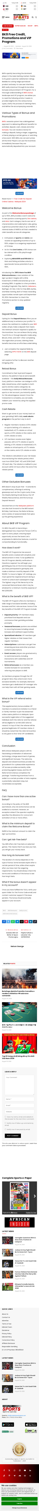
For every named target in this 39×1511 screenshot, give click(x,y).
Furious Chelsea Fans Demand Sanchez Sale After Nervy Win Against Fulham (26, 1274)
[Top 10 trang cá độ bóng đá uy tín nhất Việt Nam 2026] (19, 1043)
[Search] (32, 17)
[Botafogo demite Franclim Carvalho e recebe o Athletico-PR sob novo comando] (19, 979)
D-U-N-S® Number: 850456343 (12, 1350)
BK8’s (4, 121)
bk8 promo (23, 910)
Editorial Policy (7, 1337)
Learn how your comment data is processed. (19, 1144)
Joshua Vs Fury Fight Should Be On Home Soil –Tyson (25, 1251)
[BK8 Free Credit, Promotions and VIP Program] (19, 59)
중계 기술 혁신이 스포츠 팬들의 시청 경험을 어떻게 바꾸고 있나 (19, 1026)
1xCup (30, 26)
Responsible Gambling (9, 1347)
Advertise (5, 1321)
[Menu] (6, 17)
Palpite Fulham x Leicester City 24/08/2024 (27, 935)
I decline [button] (19, 1503)
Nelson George (17, 946)
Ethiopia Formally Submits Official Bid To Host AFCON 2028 (24, 1286)
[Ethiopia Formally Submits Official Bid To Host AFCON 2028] (7, 1287)
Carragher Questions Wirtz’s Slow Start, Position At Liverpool (25, 1240)
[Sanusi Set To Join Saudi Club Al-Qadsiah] (7, 1263)
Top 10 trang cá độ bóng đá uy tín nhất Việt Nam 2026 (18, 1057)
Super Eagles (20, 26)
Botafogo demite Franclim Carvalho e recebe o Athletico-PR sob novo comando (18, 993)
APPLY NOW (16, 352)
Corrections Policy (8, 1340)
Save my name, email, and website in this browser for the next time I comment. (19, 1118)
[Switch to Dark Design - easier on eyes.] (36, 17)
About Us (5, 1314)
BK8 (35, 324)
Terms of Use (6, 1324)
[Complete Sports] (21, 17)
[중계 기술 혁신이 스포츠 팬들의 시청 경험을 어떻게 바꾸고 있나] (19, 1012)
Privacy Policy (6, 1334)
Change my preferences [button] (19, 1508)
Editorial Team (7, 1327)
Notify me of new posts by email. (18, 1129)
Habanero (32, 286)
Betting (5, 30)
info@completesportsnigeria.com (17, 1415)
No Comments (8, 48)
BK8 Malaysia (12, 910)
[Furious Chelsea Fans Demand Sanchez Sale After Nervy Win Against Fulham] (7, 1274)
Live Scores (8, 26)
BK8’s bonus (28, 93)
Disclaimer (5, 1330)
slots (7, 221)
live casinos (32, 218)
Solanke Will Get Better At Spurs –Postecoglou (12, 935)
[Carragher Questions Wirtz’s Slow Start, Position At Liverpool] (7, 1240)
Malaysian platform (26, 506)
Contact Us (6, 1317)
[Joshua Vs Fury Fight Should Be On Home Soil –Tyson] (7, 1252)
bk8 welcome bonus (10, 914)
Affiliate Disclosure (8, 1343)
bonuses (5, 130)
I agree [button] (19, 1499)
